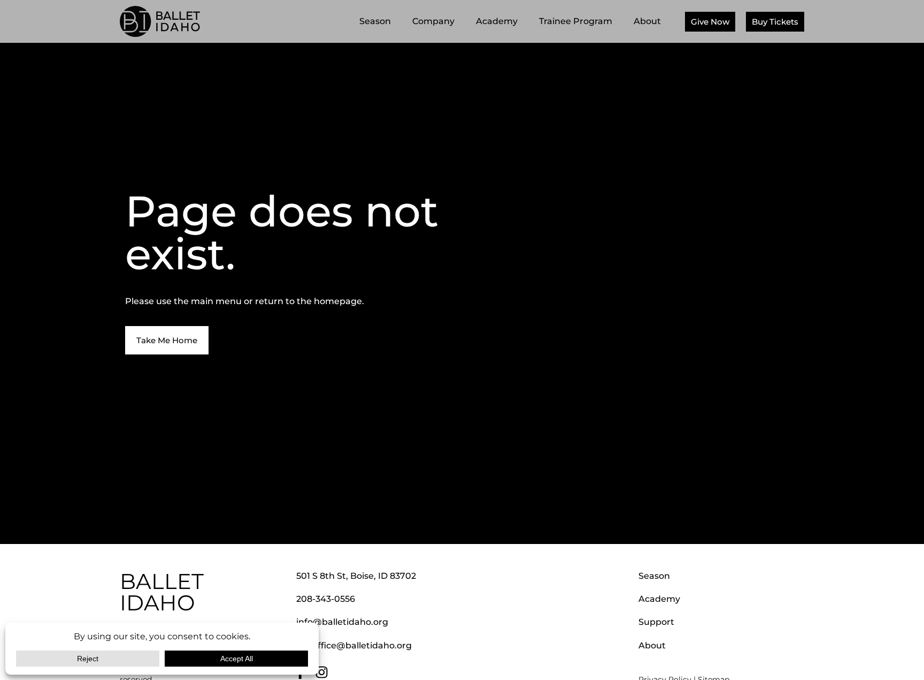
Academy (497, 21)
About (647, 21)
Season (375, 21)
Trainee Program (575, 21)
